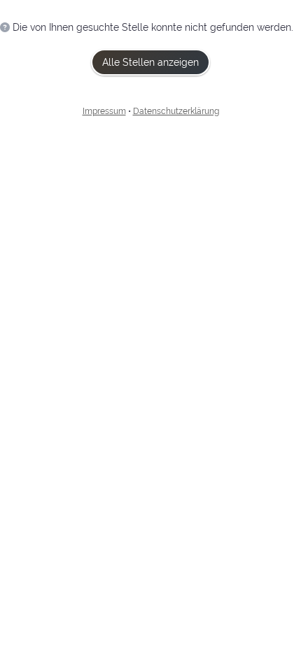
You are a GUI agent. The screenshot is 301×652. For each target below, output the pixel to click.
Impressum (104, 111)
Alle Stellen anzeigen (150, 62)
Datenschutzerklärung (176, 111)
